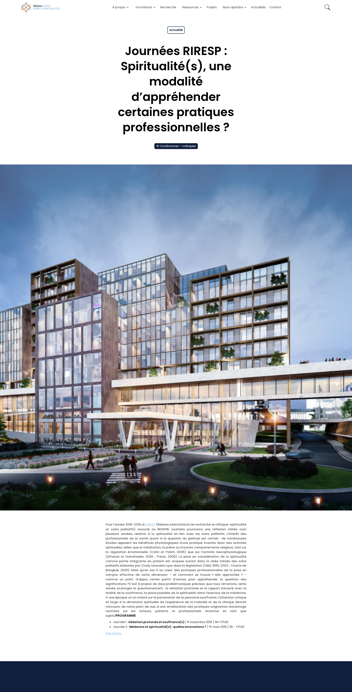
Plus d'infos (113, 633)
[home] (40, 7)
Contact (275, 7)
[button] (120, 7)
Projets (212, 7)
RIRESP (151, 524)
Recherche (168, 7)
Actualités (258, 7)
